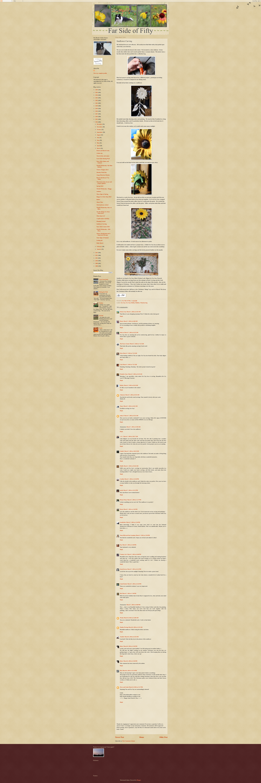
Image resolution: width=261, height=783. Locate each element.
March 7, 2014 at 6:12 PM (134, 569)
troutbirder (123, 522)
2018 (96, 111)
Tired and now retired (102, 205)
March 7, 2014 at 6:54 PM (134, 584)
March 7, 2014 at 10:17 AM (130, 436)
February (99, 246)
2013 (96, 252)
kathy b (122, 415)
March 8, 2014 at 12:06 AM (131, 617)
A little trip (99, 153)
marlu (121, 490)
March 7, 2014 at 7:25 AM (130, 353)
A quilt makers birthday (103, 218)
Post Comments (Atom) (128, 741)
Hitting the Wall (103, 292)
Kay (121, 545)
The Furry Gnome (125, 343)
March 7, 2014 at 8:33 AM (132, 395)
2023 (96, 97)
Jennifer (122, 636)
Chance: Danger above (103, 169)
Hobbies (137, 302)
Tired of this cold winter (103, 156)
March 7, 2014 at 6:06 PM (134, 554)
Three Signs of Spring (102, 194)
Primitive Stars (124, 374)
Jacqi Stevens (123, 569)
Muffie (121, 466)
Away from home (103, 279)
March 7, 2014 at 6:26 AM (134, 311)
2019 (96, 108)
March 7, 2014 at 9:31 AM (131, 415)
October (99, 129)
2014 (96, 122)
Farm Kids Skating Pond (103, 158)
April (98, 145)
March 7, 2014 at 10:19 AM (131, 451)
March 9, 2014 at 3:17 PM (136, 687)
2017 (96, 114)
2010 (96, 260)
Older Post (163, 737)
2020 (96, 105)
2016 (96, 116)
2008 (96, 266)
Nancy (121, 406)
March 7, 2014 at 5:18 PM (129, 545)
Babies (98, 199)
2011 (96, 258)
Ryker (121, 646)
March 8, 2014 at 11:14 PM (130, 670)
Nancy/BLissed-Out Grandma (128, 535)
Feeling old (99, 240)
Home (141, 737)
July (98, 137)
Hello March (100, 243)
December (99, 124)
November (100, 127)
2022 (96, 100)
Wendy (122, 617)
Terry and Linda (124, 687)
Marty (121, 321)
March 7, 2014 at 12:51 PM (130, 490)
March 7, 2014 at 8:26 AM (131, 385)
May (98, 143)
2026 (96, 89)
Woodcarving (143, 302)
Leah (121, 364)
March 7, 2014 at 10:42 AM (131, 466)
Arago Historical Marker (103, 175)
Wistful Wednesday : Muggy (104, 188)
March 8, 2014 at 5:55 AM (135, 627)
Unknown (122, 395)
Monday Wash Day (102, 172)
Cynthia (122, 479)
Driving (101, 315)
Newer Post (119, 737)
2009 (96, 263)
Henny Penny (123, 499)
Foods (100, 328)
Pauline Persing (124, 627)
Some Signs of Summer (103, 237)
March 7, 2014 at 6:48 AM (131, 321)
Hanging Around (101, 221)
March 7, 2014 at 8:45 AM (131, 406)
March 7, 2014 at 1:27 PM (134, 499)
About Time (100, 202)
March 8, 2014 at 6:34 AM (132, 636)
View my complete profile (100, 73)
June (98, 140)
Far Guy (123, 302)
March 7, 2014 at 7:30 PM (129, 593)
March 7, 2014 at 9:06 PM (133, 604)
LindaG (122, 451)
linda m (122, 332)
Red (121, 593)
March (99, 148)
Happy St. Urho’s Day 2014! (104, 196)
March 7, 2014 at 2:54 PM (133, 522)
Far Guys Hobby (130, 302)
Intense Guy (123, 311)
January (99, 249)
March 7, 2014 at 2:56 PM (143, 535)
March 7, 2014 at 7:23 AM (137, 343)
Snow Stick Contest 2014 (103, 226)
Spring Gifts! (100, 186)
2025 (96, 92)
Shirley (122, 385)
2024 (96, 95)
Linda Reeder (123, 584)
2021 (96, 103)
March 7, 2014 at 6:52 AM (131, 332)
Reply (121, 316)
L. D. (121, 436)
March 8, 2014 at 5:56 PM (130, 646)
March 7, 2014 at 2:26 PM (130, 509)
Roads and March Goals (103, 150)
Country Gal (123, 554)
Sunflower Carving (102, 224)
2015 (96, 119)
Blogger (139, 780)
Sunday (101, 303)
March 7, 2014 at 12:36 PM (132, 479)
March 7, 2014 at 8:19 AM (135, 374)
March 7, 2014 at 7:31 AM (130, 364)
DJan (121, 353)
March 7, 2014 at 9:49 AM (133, 427)
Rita (121, 670)
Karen (121, 509)
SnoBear (99, 191)
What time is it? (101, 216)
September (100, 132)
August (99, 135)
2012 (96, 255)
